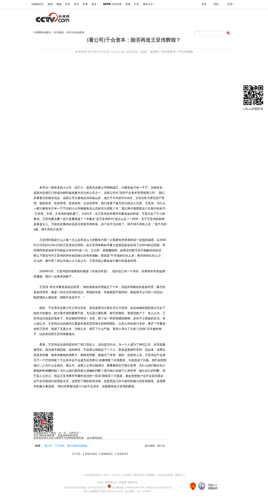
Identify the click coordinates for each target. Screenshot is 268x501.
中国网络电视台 (42, 32)
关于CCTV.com (111, 475)
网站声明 (139, 475)
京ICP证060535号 (96, 487)
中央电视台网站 (92, 475)
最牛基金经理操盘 (77, 445)
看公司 (48, 445)
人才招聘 (126, 475)
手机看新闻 (168, 51)
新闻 (50, 4)
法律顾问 (151, 475)
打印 (76, 453)
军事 (85, 4)
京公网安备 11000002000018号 (128, 487)
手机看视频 (185, 51)
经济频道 (59, 32)
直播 (127, 4)
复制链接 (106, 453)
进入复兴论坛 (129, 51)
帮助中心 (180, 475)
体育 (76, 4)
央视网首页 (37, 4)
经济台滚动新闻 (75, 32)
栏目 (136, 4)
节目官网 (117, 4)
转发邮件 (122, 453)
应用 (229, 4)
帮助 (216, 4)
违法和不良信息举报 (74, 487)
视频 (58, 4)
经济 (67, 4)
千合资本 (60, 445)
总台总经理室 (165, 475)
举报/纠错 (90, 453)
